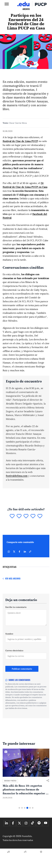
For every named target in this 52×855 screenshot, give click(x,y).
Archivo (26, 9)
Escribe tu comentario (16, 607)
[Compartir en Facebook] (19, 551)
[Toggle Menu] (7, 4)
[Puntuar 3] (26, 516)
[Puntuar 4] (33, 516)
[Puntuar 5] (40, 516)
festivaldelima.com (17, 475)
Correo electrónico (14, 650)
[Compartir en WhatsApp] (9, 551)
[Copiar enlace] (30, 551)
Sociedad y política (10, 781)
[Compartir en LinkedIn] (25, 551)
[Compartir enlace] (47, 781)
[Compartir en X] (14, 551)
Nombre (9, 633)
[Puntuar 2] (19, 516)
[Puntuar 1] (12, 516)
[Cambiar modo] (41, 851)
